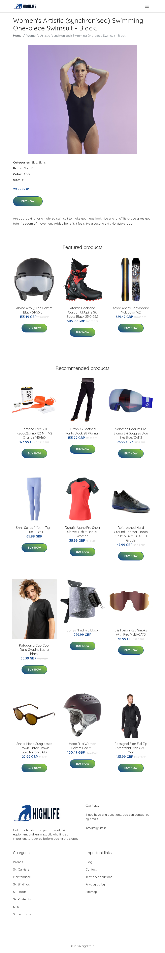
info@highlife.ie (96, 828)
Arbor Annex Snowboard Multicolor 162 (131, 310)
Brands (18, 862)
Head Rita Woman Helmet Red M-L (82, 746)
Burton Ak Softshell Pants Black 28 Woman (82, 431)
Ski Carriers (21, 869)
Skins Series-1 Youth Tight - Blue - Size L (34, 530)
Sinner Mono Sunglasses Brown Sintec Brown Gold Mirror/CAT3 (34, 748)
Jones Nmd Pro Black (82, 630)
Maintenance (22, 877)
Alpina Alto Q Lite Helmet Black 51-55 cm (34, 310)
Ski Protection (23, 899)
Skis (34, 162)
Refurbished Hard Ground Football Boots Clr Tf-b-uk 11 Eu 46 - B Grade (131, 534)
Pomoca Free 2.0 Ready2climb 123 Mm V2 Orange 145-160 (34, 433)
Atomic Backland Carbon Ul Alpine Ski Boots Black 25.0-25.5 (83, 312)
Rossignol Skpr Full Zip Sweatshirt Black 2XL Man (130, 748)
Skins (42, 162)
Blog (89, 862)
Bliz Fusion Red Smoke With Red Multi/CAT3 (130, 632)
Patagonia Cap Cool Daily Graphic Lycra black (34, 649)
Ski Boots (20, 892)
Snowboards (22, 914)
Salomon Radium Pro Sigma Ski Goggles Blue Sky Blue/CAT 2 (131, 433)
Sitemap (91, 892)
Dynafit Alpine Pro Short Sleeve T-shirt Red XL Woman (82, 532)
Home (17, 35)
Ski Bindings (21, 884)
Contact (91, 869)
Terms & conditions (99, 877)
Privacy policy (95, 884)
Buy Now (27, 201)
